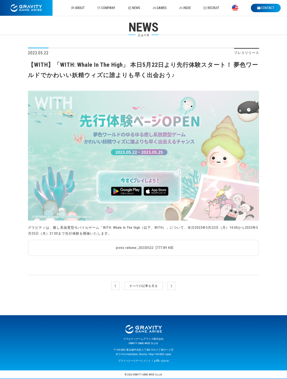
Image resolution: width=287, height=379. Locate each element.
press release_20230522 (144, 248)
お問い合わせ (161, 360)
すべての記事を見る (143, 286)
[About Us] (235, 8)
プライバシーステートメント (134, 360)
